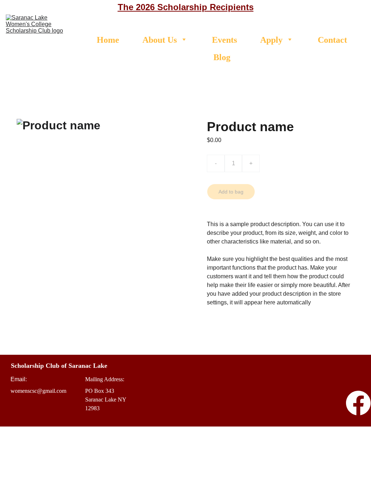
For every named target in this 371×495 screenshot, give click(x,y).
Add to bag (230, 192)
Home (108, 40)
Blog (221, 57)
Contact (332, 40)
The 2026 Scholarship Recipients (186, 7)
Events (224, 40)
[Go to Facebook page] (358, 403)
